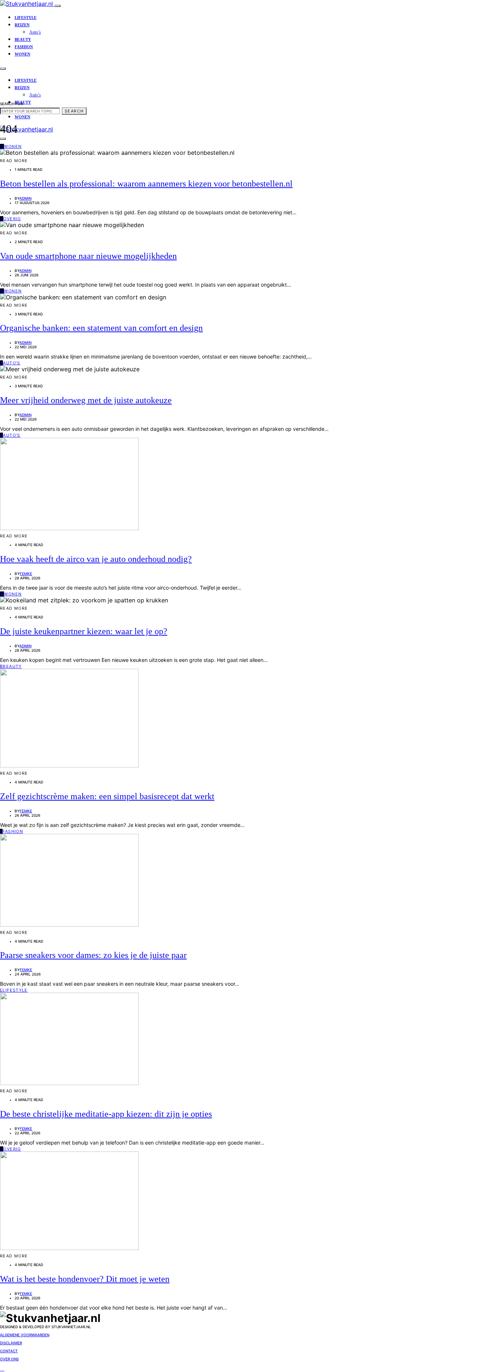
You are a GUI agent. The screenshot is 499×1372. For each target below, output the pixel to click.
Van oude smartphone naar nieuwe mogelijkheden (88, 256)
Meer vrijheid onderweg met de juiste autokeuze (86, 400)
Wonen (22, 54)
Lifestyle (26, 17)
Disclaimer (11, 1343)
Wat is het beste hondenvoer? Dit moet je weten (84, 1279)
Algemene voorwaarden (24, 1335)
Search (74, 111)
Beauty (23, 39)
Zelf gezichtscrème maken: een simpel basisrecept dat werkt (107, 796)
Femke (26, 573)
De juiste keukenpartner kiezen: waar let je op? (83, 631)
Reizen (22, 25)
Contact (9, 1351)
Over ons (9, 1359)
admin (25, 198)
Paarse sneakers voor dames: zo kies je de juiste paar (93, 955)
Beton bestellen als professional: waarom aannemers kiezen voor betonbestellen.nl (146, 183)
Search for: (12, 103)
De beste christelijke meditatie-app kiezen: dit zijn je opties (106, 1114)
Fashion (24, 47)
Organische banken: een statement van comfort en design (101, 328)
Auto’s (35, 32)
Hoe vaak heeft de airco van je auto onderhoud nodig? (96, 559)
